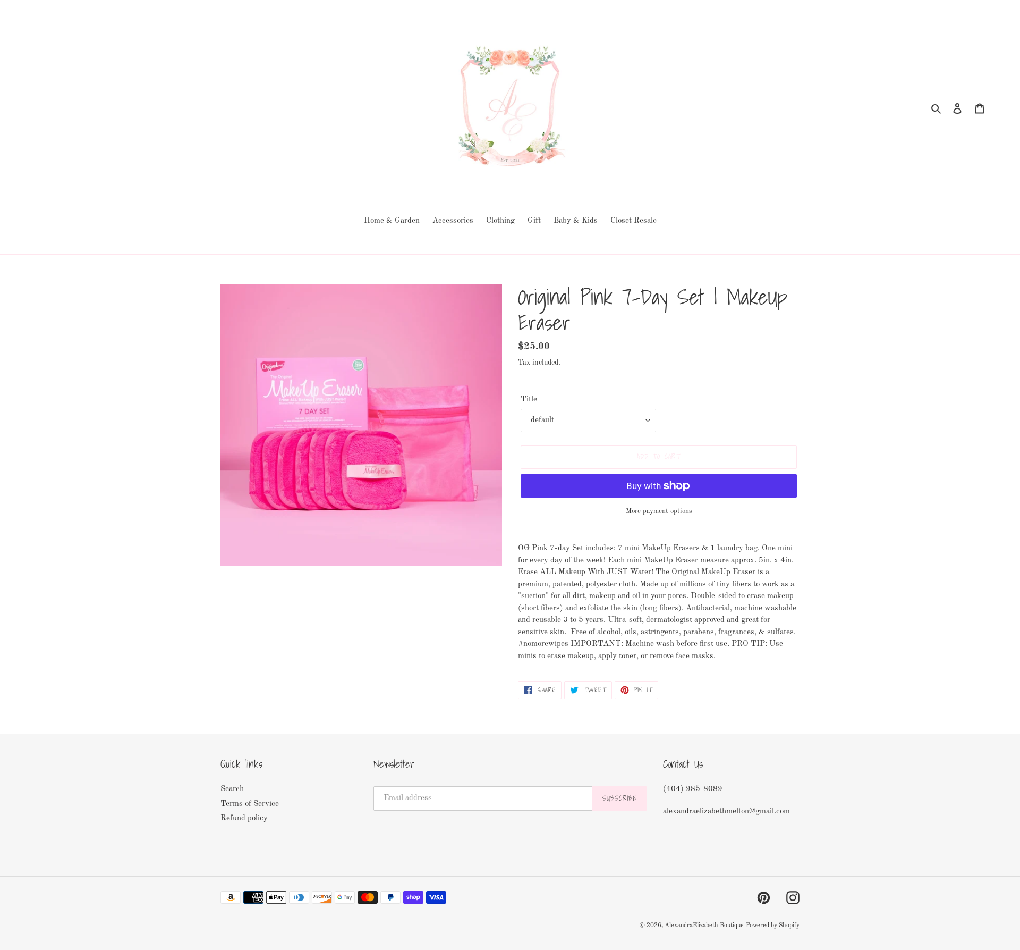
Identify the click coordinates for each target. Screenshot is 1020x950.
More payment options (659, 511)
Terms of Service (249, 804)
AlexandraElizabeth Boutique (704, 925)
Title (529, 399)
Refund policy (244, 818)
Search (232, 789)
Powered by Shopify (773, 925)
